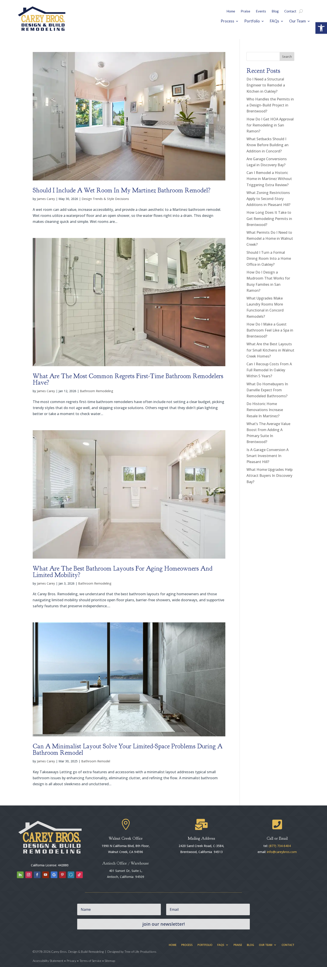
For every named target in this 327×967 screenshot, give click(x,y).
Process (227, 21)
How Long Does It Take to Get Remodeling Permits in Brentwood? (269, 218)
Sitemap (110, 961)
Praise (245, 11)
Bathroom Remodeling (96, 391)
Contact (290, 11)
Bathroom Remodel (95, 761)
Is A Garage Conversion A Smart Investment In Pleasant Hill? (267, 455)
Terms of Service (90, 961)
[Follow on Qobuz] (71, 874)
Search (287, 56)
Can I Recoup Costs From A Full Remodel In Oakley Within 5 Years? (269, 370)
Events (261, 11)
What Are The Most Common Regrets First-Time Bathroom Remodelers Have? (128, 379)
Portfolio (252, 21)
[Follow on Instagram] (28, 874)
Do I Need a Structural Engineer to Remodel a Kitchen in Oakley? (265, 85)
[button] (321, 28)
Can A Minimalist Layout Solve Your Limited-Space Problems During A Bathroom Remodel (127, 749)
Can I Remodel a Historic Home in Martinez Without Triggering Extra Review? (269, 178)
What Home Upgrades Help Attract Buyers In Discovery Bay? (269, 475)
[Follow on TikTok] (79, 874)
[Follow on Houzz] (20, 874)
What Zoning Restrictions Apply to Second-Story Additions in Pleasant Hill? (268, 198)
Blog (275, 11)
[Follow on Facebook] (37, 874)
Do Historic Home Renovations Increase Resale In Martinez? (264, 409)
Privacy (71, 961)
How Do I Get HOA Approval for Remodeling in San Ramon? (270, 125)
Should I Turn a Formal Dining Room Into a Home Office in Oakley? (268, 258)
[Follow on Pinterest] (62, 874)
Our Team (297, 21)
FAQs (274, 21)
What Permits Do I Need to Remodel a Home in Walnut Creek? (269, 238)
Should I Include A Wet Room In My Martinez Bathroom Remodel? (121, 190)
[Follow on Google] (54, 874)
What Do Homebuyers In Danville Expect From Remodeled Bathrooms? (267, 390)
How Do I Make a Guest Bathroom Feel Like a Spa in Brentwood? (269, 330)
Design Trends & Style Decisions (105, 199)
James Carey (46, 199)
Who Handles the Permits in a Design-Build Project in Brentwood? (270, 105)
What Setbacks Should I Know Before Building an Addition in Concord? (267, 144)
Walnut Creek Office (126, 838)
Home (230, 11)
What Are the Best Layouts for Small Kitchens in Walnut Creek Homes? (270, 350)
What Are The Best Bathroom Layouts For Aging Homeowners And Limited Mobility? (122, 571)
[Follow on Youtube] (45, 874)
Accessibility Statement (48, 961)
